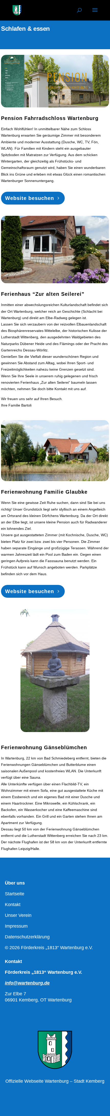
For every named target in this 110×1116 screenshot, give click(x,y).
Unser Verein (18, 915)
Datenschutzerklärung (27, 936)
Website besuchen (29, 198)
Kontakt (12, 904)
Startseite (14, 893)
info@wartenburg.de (27, 983)
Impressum (16, 926)
